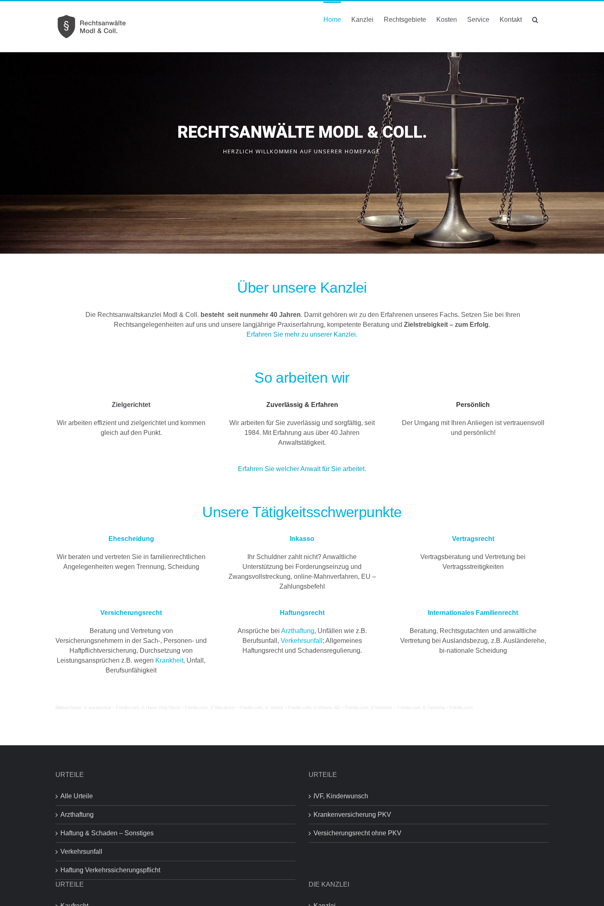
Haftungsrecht (302, 612)
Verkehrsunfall (302, 640)
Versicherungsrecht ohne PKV (357, 833)
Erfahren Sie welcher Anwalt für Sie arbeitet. (303, 468)
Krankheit (169, 660)
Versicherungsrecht (131, 612)
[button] (535, 19)
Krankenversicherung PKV (352, 814)
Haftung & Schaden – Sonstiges (107, 833)
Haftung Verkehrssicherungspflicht (110, 870)
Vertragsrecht (473, 538)
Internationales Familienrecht (473, 612)
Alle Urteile (76, 796)
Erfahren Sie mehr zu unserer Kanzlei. (302, 334)
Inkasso (302, 538)
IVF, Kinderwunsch (341, 796)
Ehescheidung (131, 538)
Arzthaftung (297, 630)
